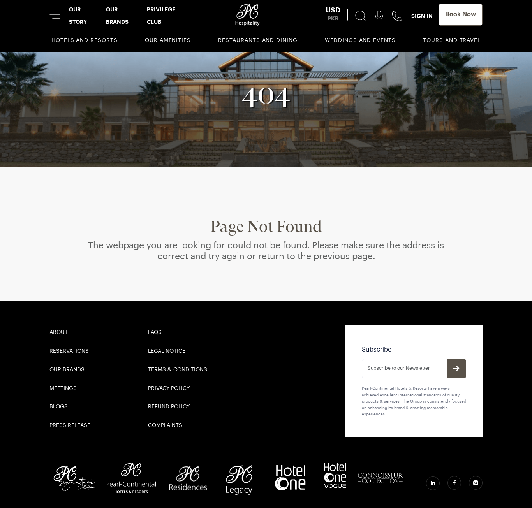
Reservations (69, 351)
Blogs (58, 407)
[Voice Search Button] (379, 16)
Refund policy (169, 407)
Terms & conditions (177, 370)
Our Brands (67, 370)
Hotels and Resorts (84, 40)
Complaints (165, 425)
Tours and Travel (452, 40)
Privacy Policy (169, 388)
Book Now (460, 15)
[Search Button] (360, 16)
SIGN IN (422, 16)
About (58, 332)
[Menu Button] (54, 16)
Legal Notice (166, 351)
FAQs (155, 332)
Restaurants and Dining (258, 40)
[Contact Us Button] (397, 16)
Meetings (63, 388)
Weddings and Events (360, 40)
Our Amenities (168, 40)
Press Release (69, 425)
